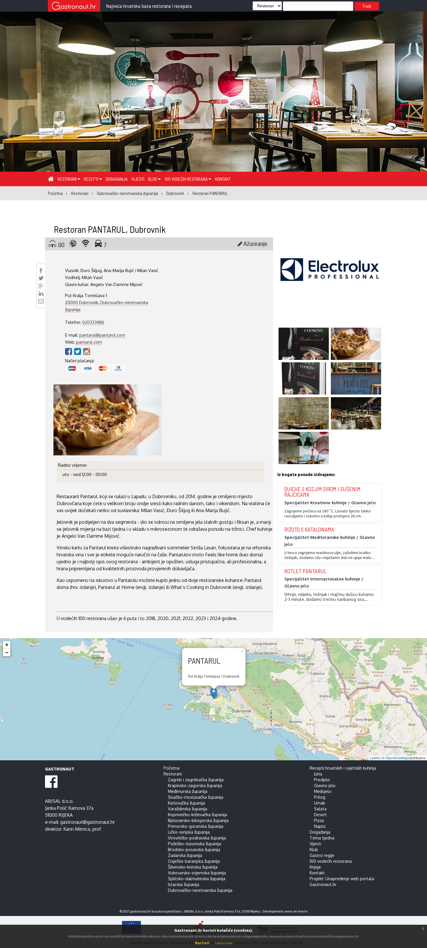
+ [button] (6, 645)
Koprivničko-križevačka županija (197, 814)
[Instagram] (86, 351)
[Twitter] (78, 351)
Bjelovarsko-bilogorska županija (198, 820)
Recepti (91, 179)
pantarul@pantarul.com (102, 335)
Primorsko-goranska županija (195, 826)
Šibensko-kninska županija (193, 866)
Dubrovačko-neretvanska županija (200, 890)
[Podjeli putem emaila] (41, 301)
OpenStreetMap (396, 757)
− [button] (6, 652)
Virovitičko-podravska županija (197, 837)
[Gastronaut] (74, 6)
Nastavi (202, 942)
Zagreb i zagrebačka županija (196, 779)
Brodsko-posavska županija (194, 849)
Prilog (319, 797)
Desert (320, 814)
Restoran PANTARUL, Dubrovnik (110, 229)
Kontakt (223, 179)
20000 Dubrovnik (81, 302)
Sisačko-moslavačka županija (195, 797)
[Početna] (51, 178)
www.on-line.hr (296, 911)
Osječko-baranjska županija (194, 861)
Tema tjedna (322, 837)
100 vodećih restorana (186, 179)
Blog (153, 179)
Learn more (223, 943)
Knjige (315, 866)
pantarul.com (89, 342)
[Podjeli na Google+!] (41, 286)
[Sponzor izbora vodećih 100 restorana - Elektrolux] (329, 278)
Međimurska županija (187, 791)
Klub (314, 849)
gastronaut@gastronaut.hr (87, 822)
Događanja (117, 179)
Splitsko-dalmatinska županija (196, 878)
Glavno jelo (325, 785)
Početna (172, 768)
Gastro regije (322, 855)
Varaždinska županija (187, 808)
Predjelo (322, 779)
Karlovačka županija (186, 802)
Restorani (68, 179)
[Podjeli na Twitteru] (41, 278)
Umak (319, 802)
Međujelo (322, 791)
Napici (320, 826)
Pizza (319, 820)
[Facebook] (69, 351)
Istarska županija (183, 884)
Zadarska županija (185, 855)
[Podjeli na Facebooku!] (40, 270)
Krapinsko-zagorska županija (195, 785)
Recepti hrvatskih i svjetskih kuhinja (343, 768)
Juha (318, 773)
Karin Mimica (76, 829)
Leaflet (375, 757)
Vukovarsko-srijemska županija (197, 872)
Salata (320, 808)
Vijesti (137, 179)
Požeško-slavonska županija (194, 843)
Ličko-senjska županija (189, 832)
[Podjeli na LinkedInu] (41, 293)
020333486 (93, 322)
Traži (366, 6)
